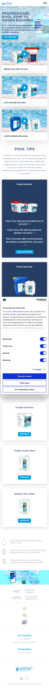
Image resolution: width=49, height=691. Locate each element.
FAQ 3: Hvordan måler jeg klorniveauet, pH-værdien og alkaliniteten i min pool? (24, 240)
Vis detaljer (37, 369)
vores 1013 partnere (15, 311)
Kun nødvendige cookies (24, 390)
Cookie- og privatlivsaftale (24, 642)
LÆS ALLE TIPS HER (24, 252)
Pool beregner (10, 37)
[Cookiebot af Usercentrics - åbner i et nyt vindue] (36, 299)
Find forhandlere (24, 653)
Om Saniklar (24, 639)
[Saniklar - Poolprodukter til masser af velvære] (7, 3)
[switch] (43, 346)
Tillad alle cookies (24, 376)
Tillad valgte (24, 383)
